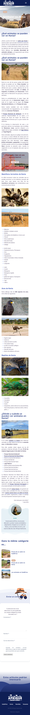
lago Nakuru (24, 130)
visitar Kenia (15, 489)
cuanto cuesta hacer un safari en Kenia (16, 492)
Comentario (7, 617)
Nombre (6, 633)
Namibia (18, 704)
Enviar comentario (8, 654)
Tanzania (25, 704)
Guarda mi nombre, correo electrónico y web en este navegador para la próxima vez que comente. (16, 649)
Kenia (11, 704)
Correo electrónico (9, 640)
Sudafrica (4, 704)
